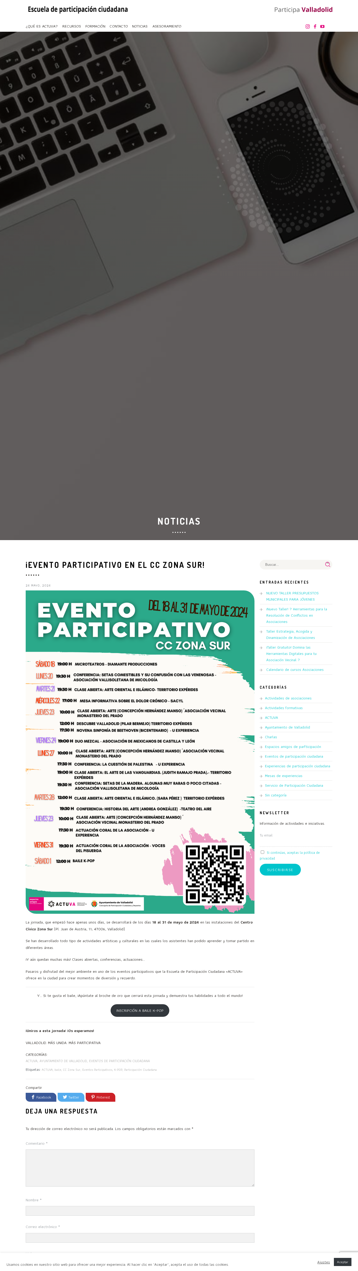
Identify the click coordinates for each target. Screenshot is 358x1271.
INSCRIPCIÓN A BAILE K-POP (140, 1010)
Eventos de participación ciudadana (119, 1061)
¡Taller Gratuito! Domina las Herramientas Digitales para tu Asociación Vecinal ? (291, 653)
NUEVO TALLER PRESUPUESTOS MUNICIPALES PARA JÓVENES (292, 596)
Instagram (309, 27)
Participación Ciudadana (140, 1069)
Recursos (71, 26)
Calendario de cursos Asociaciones (295, 669)
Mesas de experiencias (283, 776)
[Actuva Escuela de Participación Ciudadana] (78, 9)
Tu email (266, 835)
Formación (95, 26)
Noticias (140, 26)
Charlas (271, 737)
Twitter (73, 1097)
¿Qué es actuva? (42, 26)
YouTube (323, 27)
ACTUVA (31, 1061)
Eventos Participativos (97, 1069)
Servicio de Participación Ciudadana (294, 785)
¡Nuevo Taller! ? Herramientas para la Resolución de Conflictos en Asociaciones (296, 615)
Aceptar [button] (342, 1262)
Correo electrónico (43, 1227)
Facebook (316, 27)
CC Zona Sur (71, 1069)
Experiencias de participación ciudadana (297, 766)
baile (58, 1069)
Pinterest (103, 1097)
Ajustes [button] (323, 1262)
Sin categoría (275, 795)
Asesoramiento (167, 26)
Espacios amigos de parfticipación (293, 746)
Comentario (37, 1143)
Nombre (34, 1200)
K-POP (118, 1069)
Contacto (119, 26)
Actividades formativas (284, 708)
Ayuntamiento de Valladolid (63, 1061)
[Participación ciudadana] (302, 10)
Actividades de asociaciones (288, 698)
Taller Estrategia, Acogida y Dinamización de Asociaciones (290, 634)
